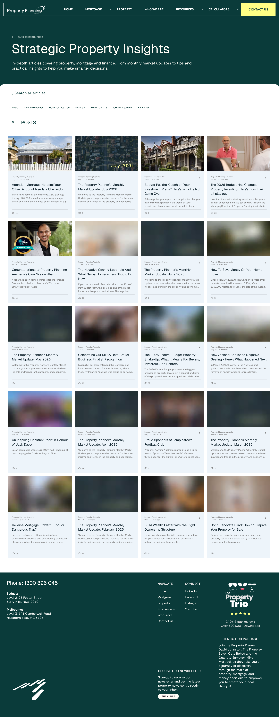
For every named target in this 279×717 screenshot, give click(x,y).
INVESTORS (80, 108)
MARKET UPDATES (99, 108)
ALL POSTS (13, 108)
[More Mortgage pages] (110, 9)
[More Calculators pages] (238, 9)
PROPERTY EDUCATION (33, 108)
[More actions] (68, 178)
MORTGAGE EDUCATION (59, 108)
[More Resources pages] (202, 9)
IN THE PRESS (143, 108)
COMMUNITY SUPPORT (122, 108)
